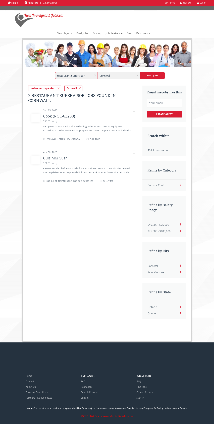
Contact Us (50, 2)
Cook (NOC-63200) (59, 115)
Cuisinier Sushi (56, 157)
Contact (30, 381)
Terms (171, 2)
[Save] (130, 111)
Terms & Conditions (37, 392)
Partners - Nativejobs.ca (39, 397)
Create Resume (144, 392)
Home (14, 2)
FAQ (83, 381)
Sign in (85, 397)
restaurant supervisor (43, 88)
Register (187, 2)
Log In (202, 2)
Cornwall (72, 88)
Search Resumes (90, 392)
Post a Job (86, 386)
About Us (32, 2)
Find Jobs (152, 75)
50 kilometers (156, 150)
